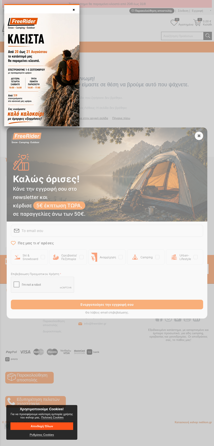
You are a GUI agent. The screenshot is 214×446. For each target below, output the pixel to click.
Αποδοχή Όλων (42, 426)
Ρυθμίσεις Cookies (42, 434)
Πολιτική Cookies (52, 417)
